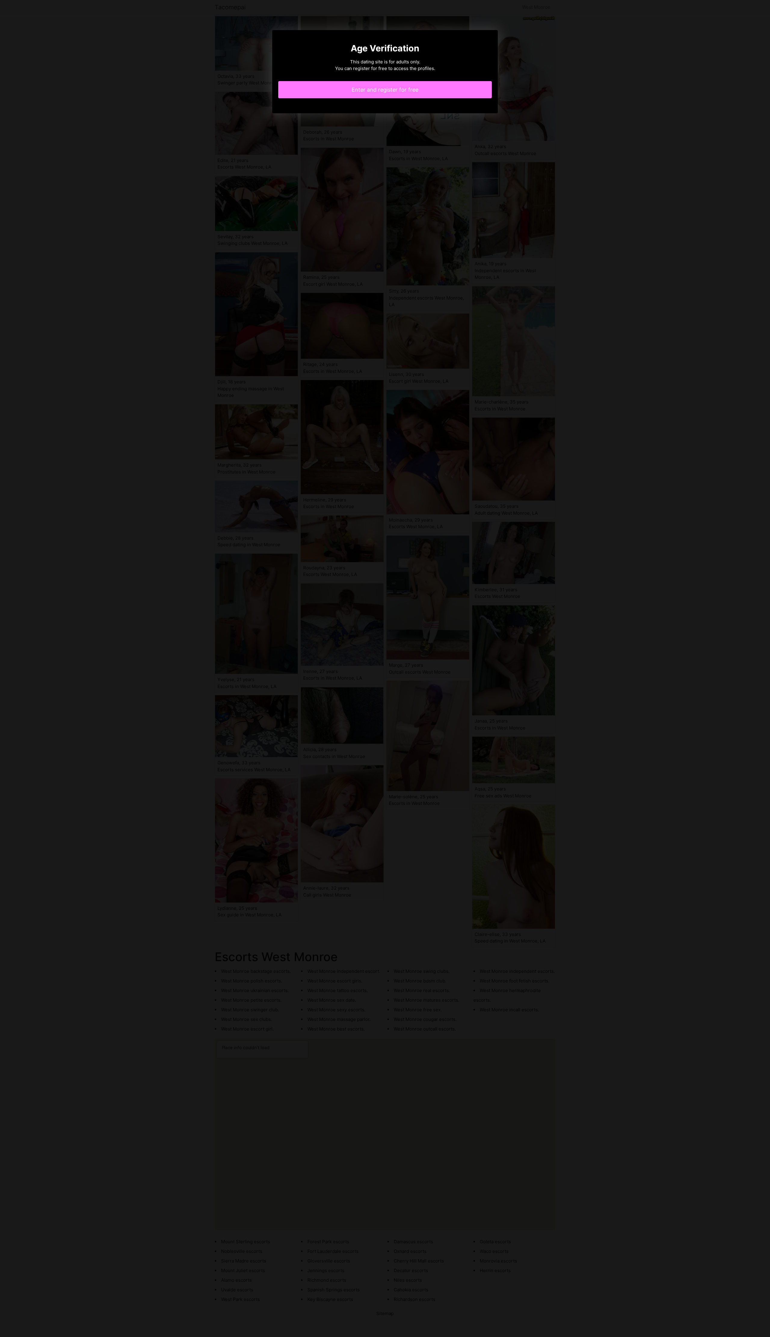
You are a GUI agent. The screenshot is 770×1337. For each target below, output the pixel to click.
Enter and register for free (385, 90)
